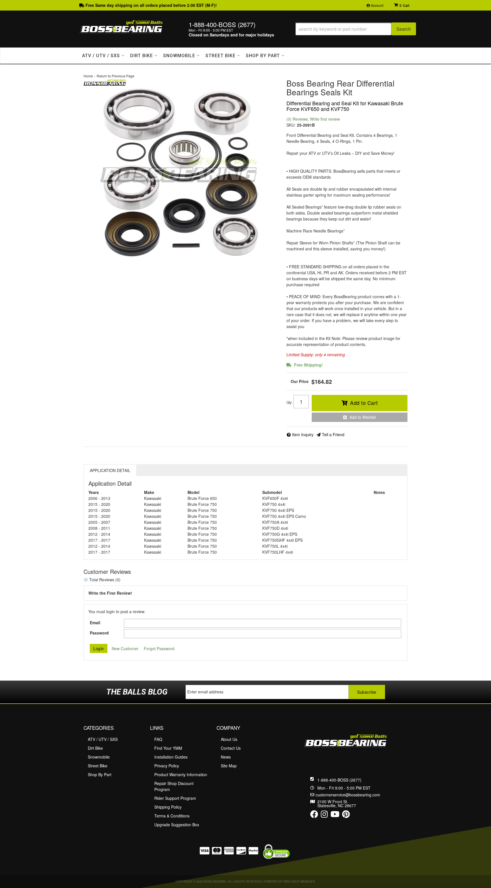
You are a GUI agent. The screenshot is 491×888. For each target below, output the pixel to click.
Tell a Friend (333, 434)
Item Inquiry (302, 434)
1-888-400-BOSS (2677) (339, 780)
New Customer (125, 648)
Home (88, 75)
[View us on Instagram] (324, 815)
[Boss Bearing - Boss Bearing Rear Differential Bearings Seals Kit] (105, 82)
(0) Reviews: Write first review (313, 119)
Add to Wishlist (362, 417)
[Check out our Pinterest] (346, 815)
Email (95, 622)
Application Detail (110, 470)
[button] (356, 28)
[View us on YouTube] (335, 815)
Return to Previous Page (115, 75)
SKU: (291, 125)
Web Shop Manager (299, 881)
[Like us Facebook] (314, 815)
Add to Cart (364, 402)
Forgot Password (159, 648)
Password (99, 633)
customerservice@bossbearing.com (348, 795)
